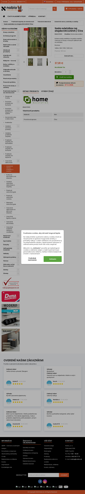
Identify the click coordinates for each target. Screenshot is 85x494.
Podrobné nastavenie (32, 259)
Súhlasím (52, 259)
